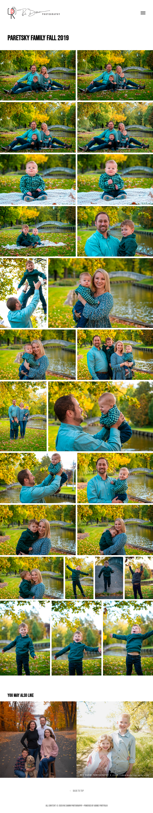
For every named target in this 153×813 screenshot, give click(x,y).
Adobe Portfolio (101, 805)
